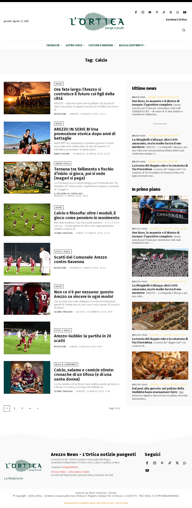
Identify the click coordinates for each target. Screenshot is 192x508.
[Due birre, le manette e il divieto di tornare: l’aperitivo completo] (160, 210)
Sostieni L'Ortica (176, 19)
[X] (170, 12)
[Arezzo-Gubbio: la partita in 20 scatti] (27, 338)
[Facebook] (135, 12)
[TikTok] (163, 12)
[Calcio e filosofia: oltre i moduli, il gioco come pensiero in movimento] (27, 220)
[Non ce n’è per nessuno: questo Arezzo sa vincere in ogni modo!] (27, 298)
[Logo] (96, 21)
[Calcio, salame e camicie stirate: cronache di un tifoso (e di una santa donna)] (27, 377)
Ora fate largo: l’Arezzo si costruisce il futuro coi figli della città (84, 94)
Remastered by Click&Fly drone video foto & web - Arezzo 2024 (96, 503)
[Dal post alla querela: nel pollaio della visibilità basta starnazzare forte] (160, 365)
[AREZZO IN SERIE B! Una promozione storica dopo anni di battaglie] (27, 138)
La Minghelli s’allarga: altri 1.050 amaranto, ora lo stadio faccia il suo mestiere (156, 143)
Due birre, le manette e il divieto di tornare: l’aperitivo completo (155, 103)
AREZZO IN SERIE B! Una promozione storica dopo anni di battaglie (84, 134)
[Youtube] (184, 12)
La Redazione (13, 478)
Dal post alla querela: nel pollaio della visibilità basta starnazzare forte (158, 390)
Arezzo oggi (138, 97)
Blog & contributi (66, 364)
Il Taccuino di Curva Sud (68, 193)
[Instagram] (143, 12)
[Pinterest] (156, 12)
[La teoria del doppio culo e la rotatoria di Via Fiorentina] (160, 316)
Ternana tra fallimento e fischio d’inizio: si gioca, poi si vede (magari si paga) (83, 174)
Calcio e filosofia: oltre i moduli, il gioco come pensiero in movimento (86, 215)
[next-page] (37, 408)
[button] (183, 30)
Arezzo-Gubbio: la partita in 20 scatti (82, 338)
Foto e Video (62, 252)
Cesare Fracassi (63, 233)
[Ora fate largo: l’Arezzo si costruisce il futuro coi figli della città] (27, 98)
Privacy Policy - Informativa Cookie (70, 471)
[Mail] (149, 12)
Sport (58, 84)
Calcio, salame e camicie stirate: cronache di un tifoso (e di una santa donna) (84, 374)
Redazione (60, 114)
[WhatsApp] (177, 12)
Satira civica (62, 163)
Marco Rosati (62, 154)
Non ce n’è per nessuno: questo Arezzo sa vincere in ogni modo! (83, 294)
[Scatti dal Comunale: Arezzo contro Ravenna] (27, 259)
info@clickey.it (70, 467)
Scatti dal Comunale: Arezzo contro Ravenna (80, 259)
